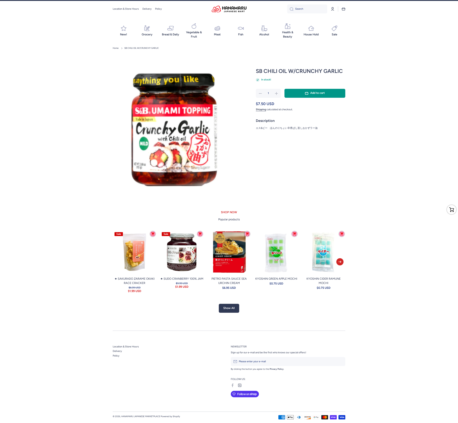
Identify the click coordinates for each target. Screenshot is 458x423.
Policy (116, 355)
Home (116, 48)
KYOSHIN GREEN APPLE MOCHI (276, 278)
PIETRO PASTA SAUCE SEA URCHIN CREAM (229, 281)
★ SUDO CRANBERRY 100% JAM (181, 278)
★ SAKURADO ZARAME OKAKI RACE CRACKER (134, 281)
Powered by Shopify (170, 416)
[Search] (290, 8)
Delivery (117, 351)
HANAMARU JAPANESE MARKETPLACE (140, 416)
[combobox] (307, 8)
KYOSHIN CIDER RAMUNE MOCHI (323, 281)
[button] (343, 9)
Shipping (261, 109)
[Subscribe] (340, 361)
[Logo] (229, 9)
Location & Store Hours (126, 346)
